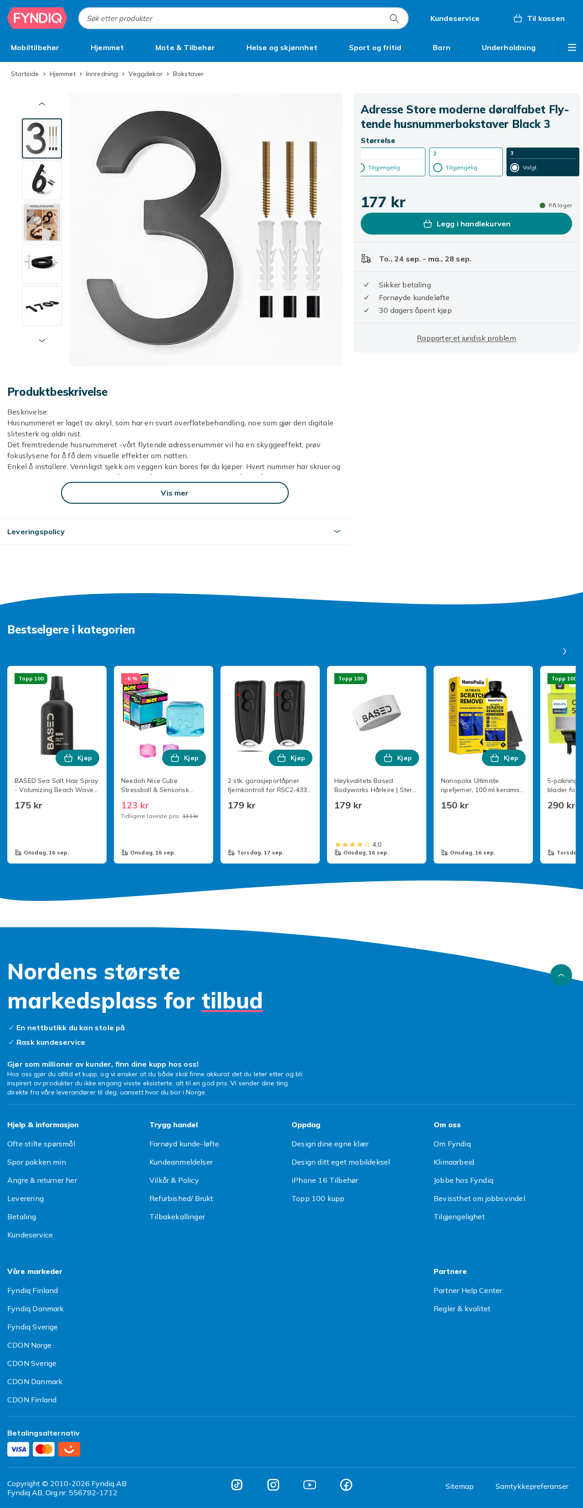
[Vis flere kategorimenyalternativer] (572, 47)
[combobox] (243, 18)
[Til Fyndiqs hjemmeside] (37, 18)
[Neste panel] (565, 651)
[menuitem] (35, 47)
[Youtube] (309, 1485)
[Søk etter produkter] (394, 18)
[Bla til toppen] (561, 975)
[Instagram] (273, 1485)
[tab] (42, 138)
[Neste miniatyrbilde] (42, 341)
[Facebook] (346, 1485)
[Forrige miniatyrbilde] (42, 104)
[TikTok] (236, 1485)
